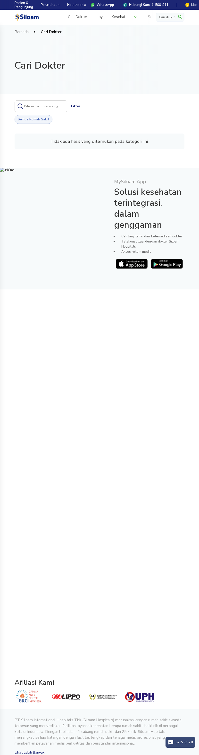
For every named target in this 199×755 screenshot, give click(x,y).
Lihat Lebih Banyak (30, 752)
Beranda (22, 32)
